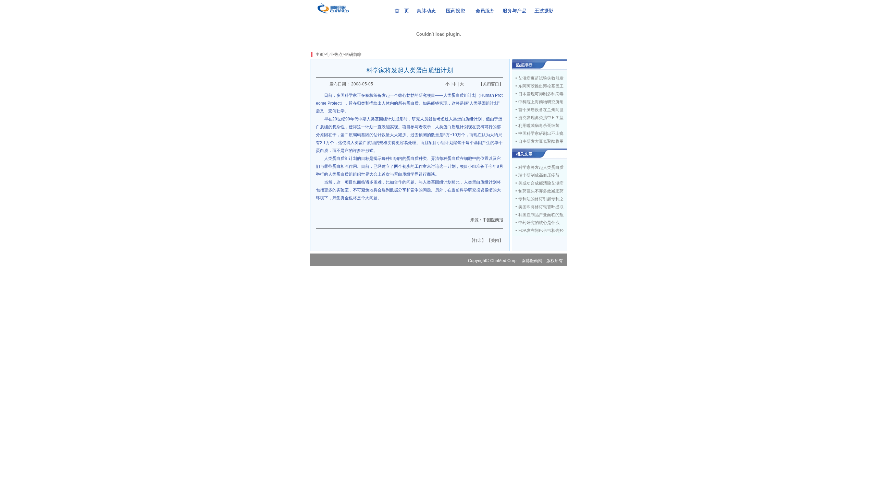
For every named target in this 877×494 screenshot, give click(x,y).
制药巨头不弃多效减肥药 (541, 191)
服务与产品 (515, 10)
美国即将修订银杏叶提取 (541, 206)
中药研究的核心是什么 (538, 222)
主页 (320, 54)
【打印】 (477, 240)
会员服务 (485, 10)
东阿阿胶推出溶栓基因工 (541, 86)
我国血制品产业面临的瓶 (541, 214)
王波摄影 (544, 10)
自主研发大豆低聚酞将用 (541, 141)
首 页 (402, 10)
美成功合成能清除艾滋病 (541, 183)
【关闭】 (495, 240)
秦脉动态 (426, 10)
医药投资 (455, 10)
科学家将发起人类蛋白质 (541, 167)
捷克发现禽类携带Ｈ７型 (541, 117)
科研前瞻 (353, 54)
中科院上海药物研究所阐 (541, 101)
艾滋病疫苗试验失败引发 (541, 78)
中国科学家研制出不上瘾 (541, 133)
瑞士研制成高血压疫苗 (538, 175)
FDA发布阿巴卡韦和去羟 (541, 230)
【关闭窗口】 (491, 84)
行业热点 (334, 54)
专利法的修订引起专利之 (541, 199)
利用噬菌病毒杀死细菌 (538, 125)
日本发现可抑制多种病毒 (541, 94)
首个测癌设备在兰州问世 (541, 109)
